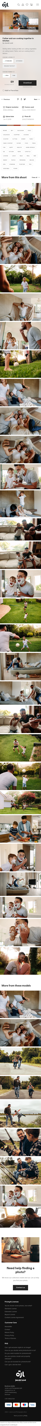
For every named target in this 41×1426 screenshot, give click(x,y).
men (35, 156)
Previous (6, 99)
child (29, 130)
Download (27, 83)
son (4, 164)
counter (5, 139)
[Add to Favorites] (40, 184)
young (15, 168)
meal (28, 156)
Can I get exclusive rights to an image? (18, 1347)
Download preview (27, 87)
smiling (32, 160)
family (31, 139)
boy (12, 130)
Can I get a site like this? (13, 1365)
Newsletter (8, 1326)
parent (5, 160)
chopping (17, 134)
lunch (14, 156)
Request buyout (9, 66)
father (19, 143)
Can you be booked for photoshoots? (18, 1362)
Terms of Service (10, 1338)
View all (35, 177)
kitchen (11, 151)
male (21, 156)
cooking (26, 134)
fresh (34, 143)
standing (12, 164)
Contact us (20, 1287)
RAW (14, 75)
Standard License (11, 1309)
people (13, 160)
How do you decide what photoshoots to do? (20, 1350)
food (26, 143)
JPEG (6, 75)
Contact (7, 1329)
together (22, 164)
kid (4, 151)
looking (5, 156)
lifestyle (28, 151)
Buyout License (10, 1314)
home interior (30, 147)
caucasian (20, 130)
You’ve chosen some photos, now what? (18, 1306)
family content (8, 143)
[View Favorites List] (27, 4)
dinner (23, 139)
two (30, 164)
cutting (14, 139)
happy (11, 147)
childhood (6, 134)
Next (36, 99)
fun (4, 147)
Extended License (11, 1312)
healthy (19, 147)
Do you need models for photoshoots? (18, 1353)
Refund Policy (9, 1332)
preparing (22, 160)
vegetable (6, 168)
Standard (8, 61)
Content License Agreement (14, 1317)
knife (19, 151)
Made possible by (20, 1415)
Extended (19, 61)
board (5, 130)
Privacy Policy (9, 1335)
